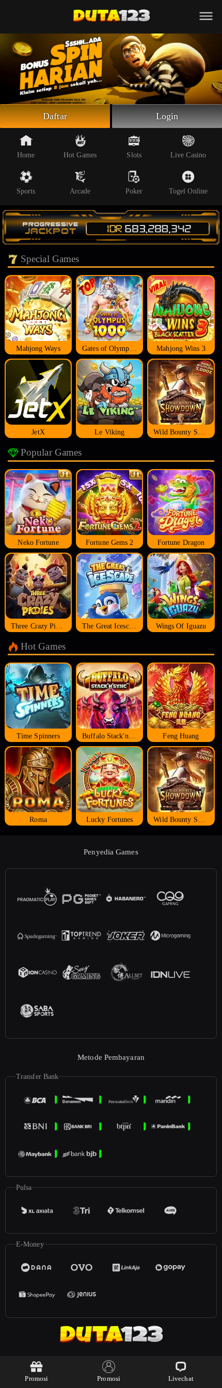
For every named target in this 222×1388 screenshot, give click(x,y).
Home (26, 155)
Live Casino (188, 155)
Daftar (55, 116)
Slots (133, 155)
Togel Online (188, 191)
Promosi (36, 1378)
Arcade (80, 191)
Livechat (181, 1378)
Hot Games (80, 155)
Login (167, 116)
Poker (134, 191)
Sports (26, 191)
